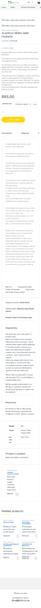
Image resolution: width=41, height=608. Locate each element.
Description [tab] (7, 133)
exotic (32, 289)
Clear (35, 104)
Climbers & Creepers (28, 542)
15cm (27, 437)
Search (29, 2)
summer (22, 292)
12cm (22, 437)
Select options (16, 494)
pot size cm (7, 103)
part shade (9, 292)
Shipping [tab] (25, 133)
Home (4, 7)
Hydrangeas (25, 520)
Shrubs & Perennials (28, 7)
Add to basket (14, 119)
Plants (13, 7)
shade (16, 292)
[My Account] (33, 2)
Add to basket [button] (16, 536)
